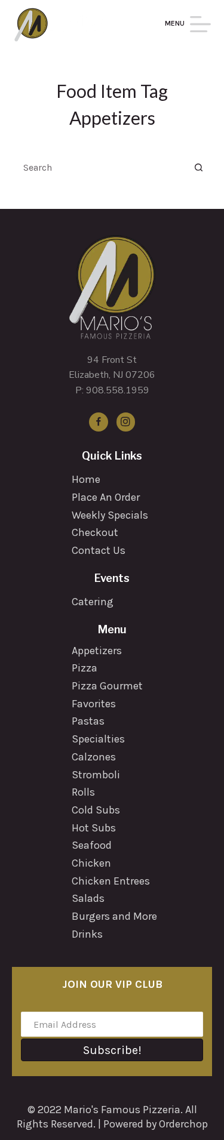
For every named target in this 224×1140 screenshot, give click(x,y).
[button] (112, 1050)
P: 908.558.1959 (112, 390)
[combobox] (101, 167)
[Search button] (199, 167)
